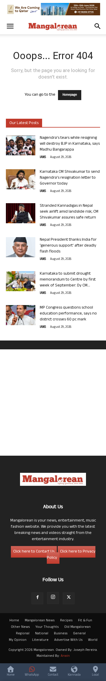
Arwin (65, 656)
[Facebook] (37, 598)
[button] (10, 26)
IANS (43, 157)
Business (60, 633)
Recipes (66, 620)
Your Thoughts (47, 627)
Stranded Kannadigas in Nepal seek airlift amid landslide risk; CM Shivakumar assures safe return (69, 212)
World (92, 640)
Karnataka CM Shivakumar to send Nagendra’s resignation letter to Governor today (70, 178)
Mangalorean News (39, 620)
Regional (22, 633)
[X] (68, 598)
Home (14, 620)
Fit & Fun (85, 620)
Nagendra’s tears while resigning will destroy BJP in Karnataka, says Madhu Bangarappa (70, 144)
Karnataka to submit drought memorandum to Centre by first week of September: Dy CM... (68, 280)
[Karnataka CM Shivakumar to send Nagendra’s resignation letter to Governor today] (20, 179)
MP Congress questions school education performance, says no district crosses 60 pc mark (68, 313)
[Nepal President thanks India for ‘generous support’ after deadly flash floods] (20, 247)
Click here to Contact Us (33, 551)
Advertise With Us (68, 640)
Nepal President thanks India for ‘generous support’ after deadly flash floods (68, 246)
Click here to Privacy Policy (71, 554)
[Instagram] (53, 598)
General (79, 633)
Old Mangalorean (77, 627)
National (41, 633)
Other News (20, 627)
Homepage (69, 95)
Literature (40, 640)
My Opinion (17, 640)
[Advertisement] (53, 402)
